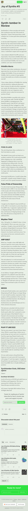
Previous (6, 414)
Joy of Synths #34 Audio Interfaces (8, 459)
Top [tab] (3, 442)
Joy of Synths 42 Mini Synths (10, 470)
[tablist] (7, 424)
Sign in (25, 2)
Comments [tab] (4, 424)
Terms (19, 499)
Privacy (15, 499)
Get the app (21, 504)
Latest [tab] (6, 442)
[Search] (25, 442)
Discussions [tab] (12, 442)
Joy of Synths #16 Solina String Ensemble (10, 447)
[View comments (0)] (6, 18)
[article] (14, 450)
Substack (7, 508)
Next (23, 414)
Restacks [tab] (11, 424)
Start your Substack (10, 504)
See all (4, 480)
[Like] (2, 18)
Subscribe (19, 2)
